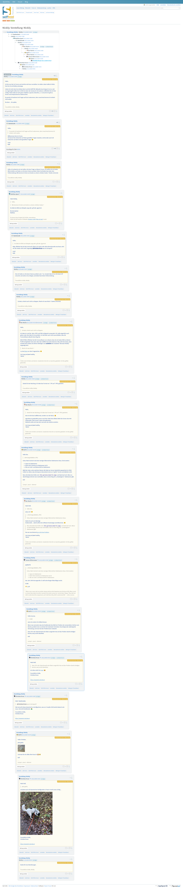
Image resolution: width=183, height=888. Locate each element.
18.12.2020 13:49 (25, 194)
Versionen (39, 322)
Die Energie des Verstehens (16, 886)
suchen (49, 8)
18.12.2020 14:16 (31, 322)
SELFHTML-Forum (20, 12)
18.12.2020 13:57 (22, 269)
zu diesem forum (52, 322)
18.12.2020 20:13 (45, 658)
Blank (26, 351)
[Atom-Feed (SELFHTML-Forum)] (4, 21)
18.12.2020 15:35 (36, 501)
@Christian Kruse (37, 248)
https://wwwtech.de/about (37, 680)
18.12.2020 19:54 (36, 611)
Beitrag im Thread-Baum (48, 115)
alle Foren (12, 115)
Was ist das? (39, 219)
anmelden (27, 115)
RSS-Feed (42, 12)
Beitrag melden (8, 111)
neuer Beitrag (20, 8)
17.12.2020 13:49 (12, 76)
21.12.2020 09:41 (27, 860)
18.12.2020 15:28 (30, 696)
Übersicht (27, 8)
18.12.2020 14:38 (36, 405)
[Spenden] (12, 21)
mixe (42, 670)
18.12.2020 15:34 (26, 735)
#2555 (18, 149)
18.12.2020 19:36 (43, 560)
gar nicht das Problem (43, 532)
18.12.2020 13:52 (25, 236)
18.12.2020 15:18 (31, 450)
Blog (26, 2)
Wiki (14, 2)
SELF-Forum (8, 74)
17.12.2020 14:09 (20, 123)
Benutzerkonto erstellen (36, 115)
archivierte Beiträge (50, 12)
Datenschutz (34, 886)
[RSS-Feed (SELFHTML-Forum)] (8, 21)
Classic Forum (48, 886)
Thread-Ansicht (29, 12)
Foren (33, 8)
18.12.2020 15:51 (35, 779)
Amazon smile (32, 219)
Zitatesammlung (41, 8)
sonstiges (20, 76)
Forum (20, 2)
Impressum (27, 886)
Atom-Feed (36, 12)
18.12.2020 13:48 (15, 164)
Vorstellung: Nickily (17, 74)
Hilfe (54, 8)
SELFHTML (6, 2)
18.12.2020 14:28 (30, 379)
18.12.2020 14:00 (25, 296)
